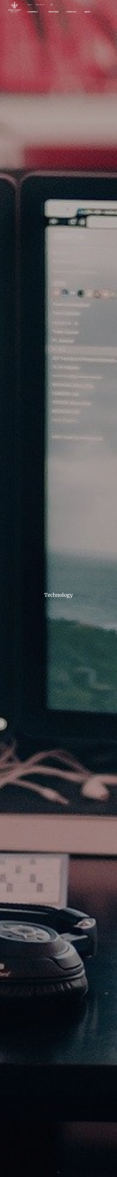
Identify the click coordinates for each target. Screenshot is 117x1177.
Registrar (53, 12)
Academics (32, 12)
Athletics (71, 12)
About (87, 12)
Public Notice (40, 4)
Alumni (29, 4)
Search (51, 4)
